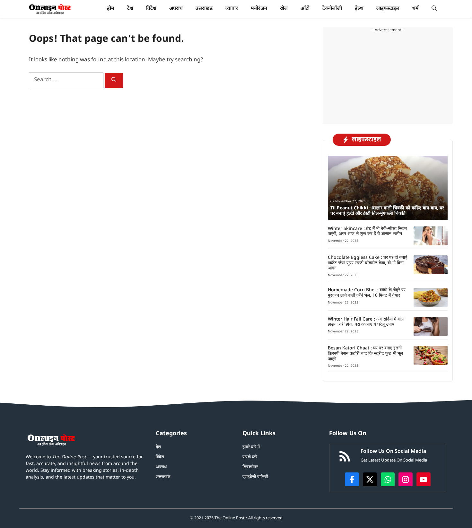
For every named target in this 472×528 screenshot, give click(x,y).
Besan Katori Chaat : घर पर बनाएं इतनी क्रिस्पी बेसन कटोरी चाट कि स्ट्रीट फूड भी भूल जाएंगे (365, 353)
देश (130, 8)
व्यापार (231, 8)
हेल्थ (359, 8)
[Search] (114, 80)
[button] (434, 9)
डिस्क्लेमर (250, 467)
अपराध (176, 8)
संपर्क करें (249, 457)
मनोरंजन (259, 8)
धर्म (415, 8)
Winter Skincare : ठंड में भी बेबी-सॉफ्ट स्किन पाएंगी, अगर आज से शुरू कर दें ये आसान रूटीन (367, 231)
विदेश (151, 8)
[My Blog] (50, 9)
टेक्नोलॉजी (332, 8)
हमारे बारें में (251, 447)
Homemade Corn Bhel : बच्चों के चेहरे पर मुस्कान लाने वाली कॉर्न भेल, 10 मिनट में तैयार (367, 293)
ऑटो (305, 8)
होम (110, 8)
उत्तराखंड (204, 8)
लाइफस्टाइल (387, 8)
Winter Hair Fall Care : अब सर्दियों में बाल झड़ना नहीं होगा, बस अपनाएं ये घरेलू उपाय (366, 322)
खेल (284, 8)
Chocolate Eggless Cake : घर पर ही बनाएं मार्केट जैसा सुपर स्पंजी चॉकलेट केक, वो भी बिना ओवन (367, 263)
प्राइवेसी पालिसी (255, 477)
